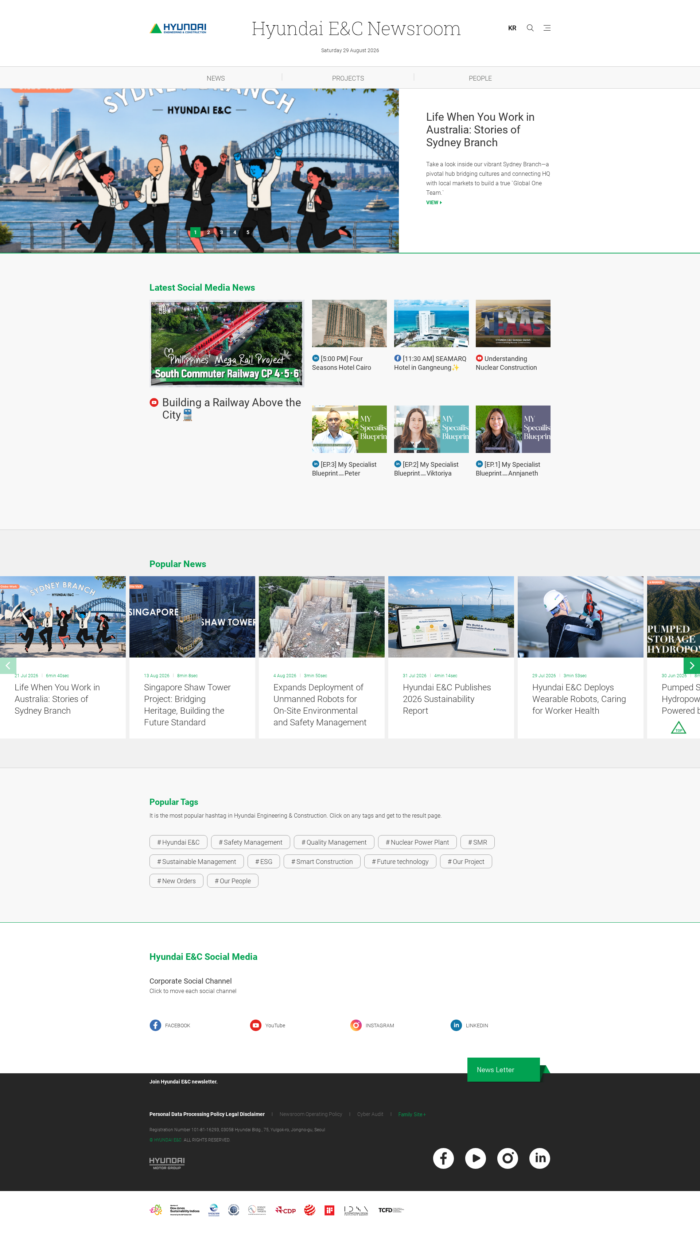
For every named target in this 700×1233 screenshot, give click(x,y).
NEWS (216, 78)
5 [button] (247, 232)
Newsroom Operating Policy (311, 1114)
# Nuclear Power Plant (417, 842)
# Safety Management (251, 842)
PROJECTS (348, 78)
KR (512, 28)
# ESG (263, 861)
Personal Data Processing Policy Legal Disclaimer (207, 1114)
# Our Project (466, 861)
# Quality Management (334, 842)
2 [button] (208, 232)
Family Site (410, 1114)
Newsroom (356, 28)
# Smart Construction (322, 861)
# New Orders (176, 881)
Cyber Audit (370, 1114)
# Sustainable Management (196, 861)
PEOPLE (480, 78)
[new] (443, 1158)
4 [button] (234, 232)
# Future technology (400, 861)
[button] (8, 666)
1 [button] (195, 232)
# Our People (233, 881)
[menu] (547, 28)
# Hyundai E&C (178, 842)
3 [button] (221, 232)
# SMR (477, 842)
